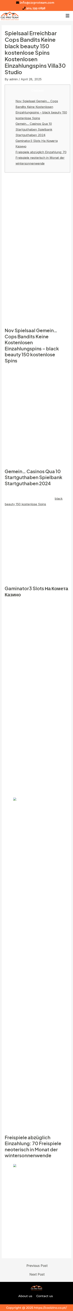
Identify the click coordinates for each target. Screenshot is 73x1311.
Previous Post (37, 1265)
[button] (67, 15)
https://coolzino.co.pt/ (50, 1308)
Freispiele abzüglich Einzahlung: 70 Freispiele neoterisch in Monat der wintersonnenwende (41, 157)
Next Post (37, 1274)
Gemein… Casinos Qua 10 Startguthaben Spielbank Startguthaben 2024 (34, 129)
